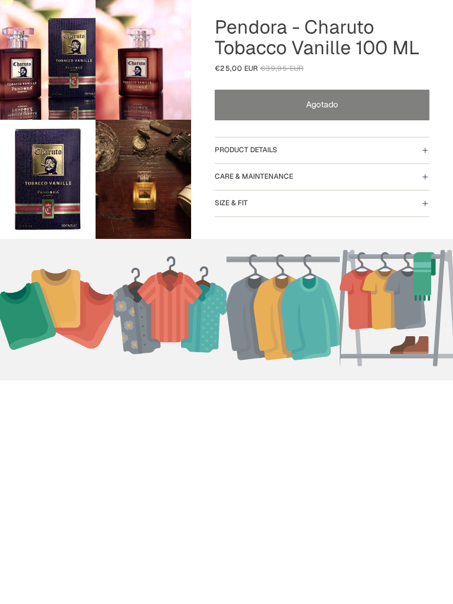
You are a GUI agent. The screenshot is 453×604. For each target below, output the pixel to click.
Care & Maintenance (254, 176)
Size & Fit (231, 203)
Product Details (246, 150)
